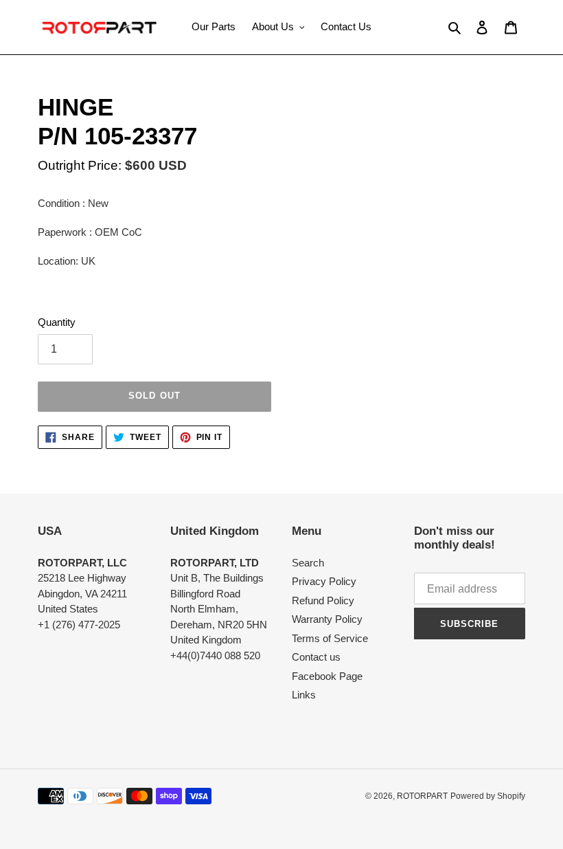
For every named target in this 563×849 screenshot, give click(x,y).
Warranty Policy (327, 619)
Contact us (316, 657)
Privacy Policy (324, 581)
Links (304, 695)
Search (308, 563)
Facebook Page (327, 676)
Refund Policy (323, 600)
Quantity (57, 322)
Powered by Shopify (487, 796)
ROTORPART (422, 796)
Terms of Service (330, 638)
